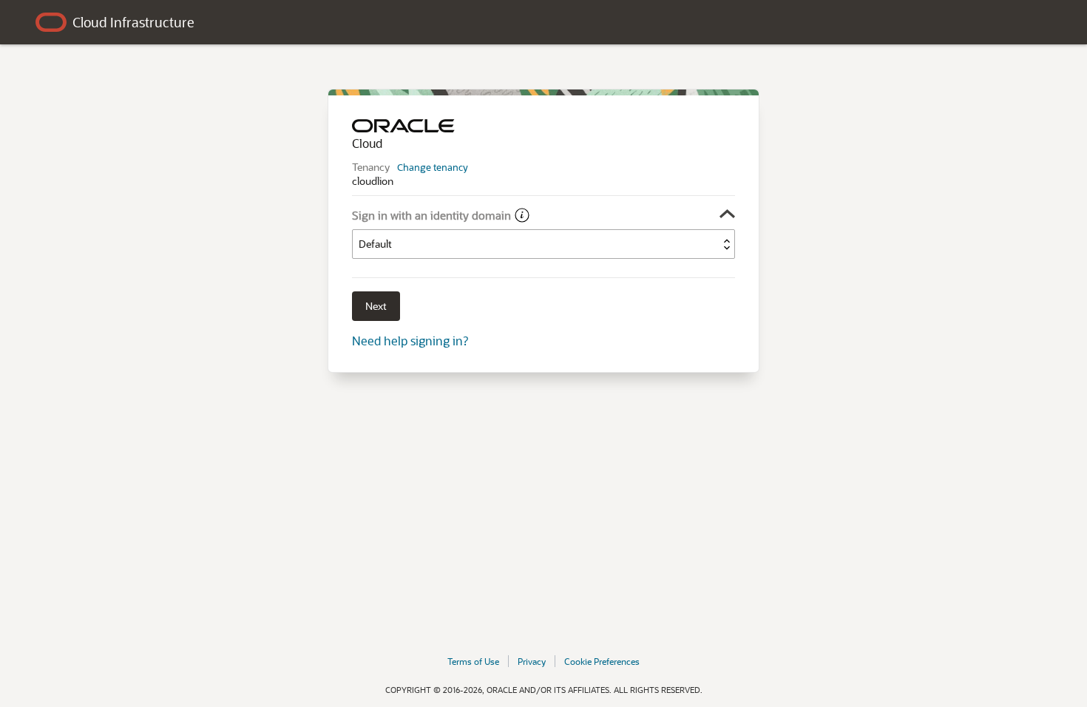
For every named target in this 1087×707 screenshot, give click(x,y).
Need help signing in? (410, 340)
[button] (543, 214)
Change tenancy (432, 167)
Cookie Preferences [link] (602, 661)
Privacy (532, 661)
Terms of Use (473, 661)
